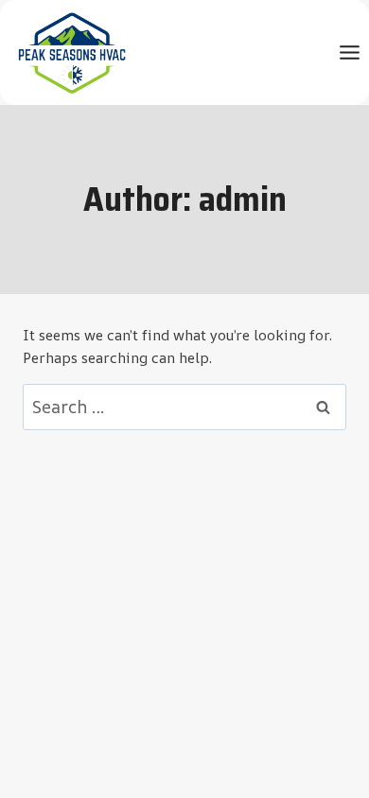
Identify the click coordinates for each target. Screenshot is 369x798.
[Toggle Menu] (349, 52)
